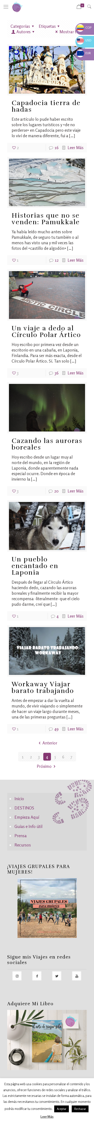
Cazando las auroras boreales (47, 444)
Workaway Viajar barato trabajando (43, 687)
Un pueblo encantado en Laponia (35, 566)
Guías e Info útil (28, 826)
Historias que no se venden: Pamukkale (46, 218)
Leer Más (76, 147)
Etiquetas (47, 26)
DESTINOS (24, 807)
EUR (84, 53)
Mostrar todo (71, 31)
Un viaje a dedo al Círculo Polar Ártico (46, 331)
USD (84, 40)
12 (57, 260)
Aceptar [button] (61, 1109)
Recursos (22, 844)
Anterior (49, 742)
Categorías (20, 26)
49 (56, 728)
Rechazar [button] (80, 1109)
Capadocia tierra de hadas (46, 106)
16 (57, 147)
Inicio (19, 798)
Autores (23, 31)
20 (56, 490)
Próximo (44, 766)
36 (57, 372)
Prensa (20, 835)
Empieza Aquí (26, 817)
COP (84, 27)
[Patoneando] (17, 6)
